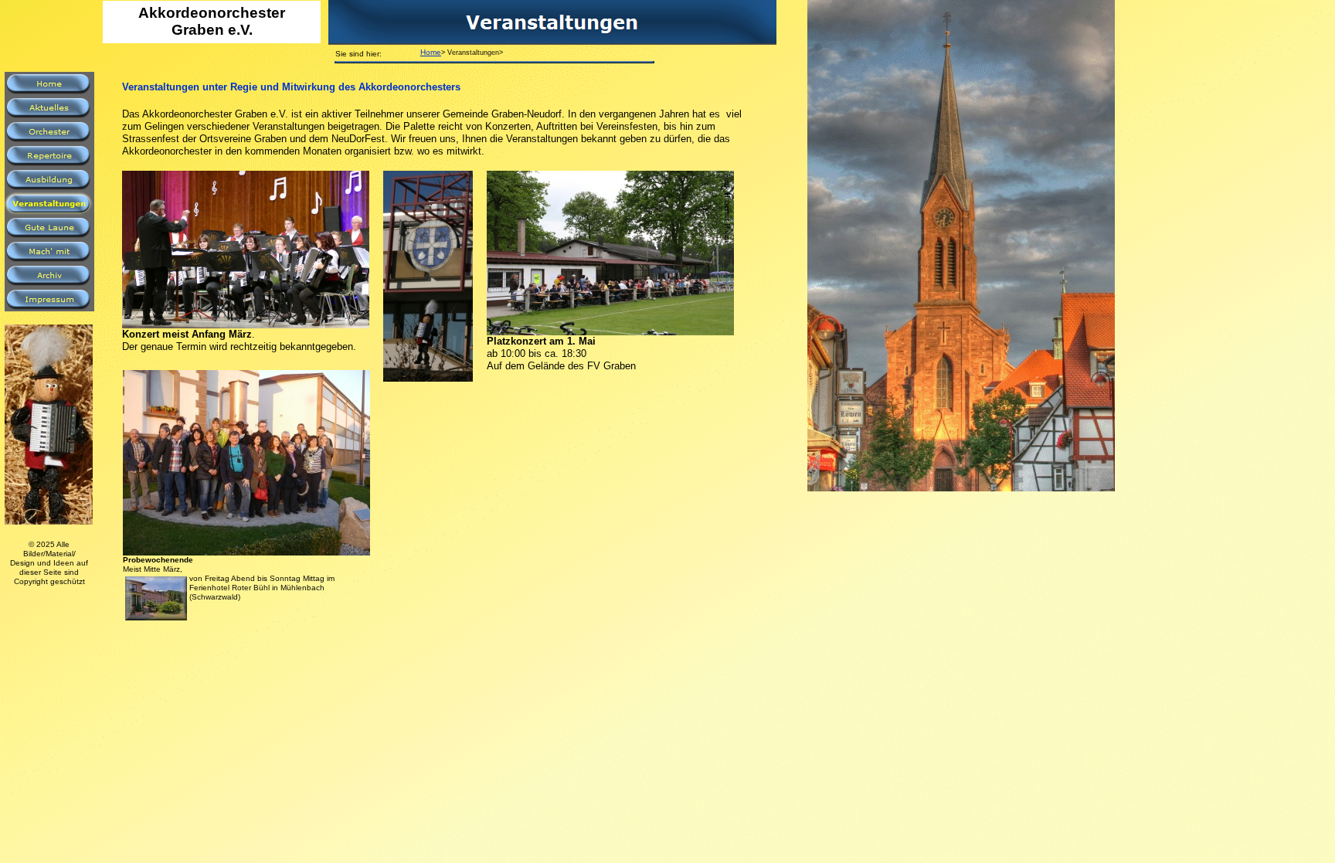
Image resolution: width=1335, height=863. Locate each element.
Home (430, 52)
